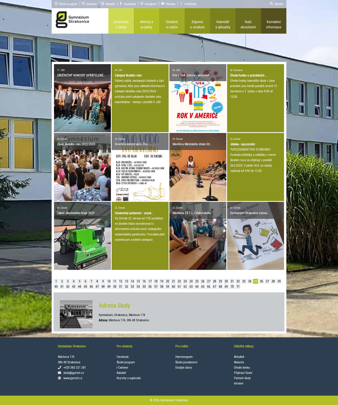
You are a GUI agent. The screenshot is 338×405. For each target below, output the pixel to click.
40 (56, 286)
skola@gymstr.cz (73, 373)
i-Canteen (122, 367)
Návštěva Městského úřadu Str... (192, 144)
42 (67, 286)
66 (208, 286)
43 (73, 286)
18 (155, 281)
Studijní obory (183, 367)
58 (161, 286)
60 (173, 286)
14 (132, 281)
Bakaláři (121, 373)
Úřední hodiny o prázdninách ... (248, 75)
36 (261, 281)
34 (249, 281)
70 (232, 286)
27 (208, 281)
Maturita (239, 362)
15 (138, 281)
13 (126, 281)
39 (279, 281)
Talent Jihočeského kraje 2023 (75, 213)
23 (185, 281)
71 (238, 286)
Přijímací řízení (243, 373)
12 (120, 281)
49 (109, 286)
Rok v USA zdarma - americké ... (192, 75)
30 (226, 281)
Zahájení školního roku (128, 75)
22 (179, 281)
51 (120, 286)
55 (144, 286)
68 (220, 286)
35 (255, 281)
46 (91, 286)
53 (132, 286)
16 (144, 281)
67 (214, 286)
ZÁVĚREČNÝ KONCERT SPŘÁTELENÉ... (81, 75)
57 (155, 286)
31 (232, 281)
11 (114, 281)
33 (243, 281)
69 (226, 286)
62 (185, 286)
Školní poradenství (186, 362)
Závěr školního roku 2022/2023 (76, 144)
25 (197, 281)
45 (85, 286)
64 (197, 286)
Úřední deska (242, 367)
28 (214, 281)
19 (161, 281)
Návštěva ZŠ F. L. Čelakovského (192, 213)
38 (273, 281)
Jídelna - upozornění (242, 144)
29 (220, 281)
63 (191, 286)
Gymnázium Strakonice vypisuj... (249, 213)
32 (238, 281)
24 (191, 281)
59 (167, 286)
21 (173, 281)
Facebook (123, 357)
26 (202, 281)
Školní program (126, 362)
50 (114, 286)
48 (103, 286)
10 (109, 281)
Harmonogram (184, 357)
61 (179, 286)
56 (150, 286)
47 (97, 286)
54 (138, 286)
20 (167, 281)
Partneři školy (242, 378)
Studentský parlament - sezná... (134, 213)
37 (267, 281)
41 (62, 286)
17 (150, 281)
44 (79, 286)
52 (126, 286)
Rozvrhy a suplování (129, 378)
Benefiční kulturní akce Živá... (132, 144)
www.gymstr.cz (72, 378)
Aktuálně (239, 357)
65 (202, 286)
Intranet (238, 383)
